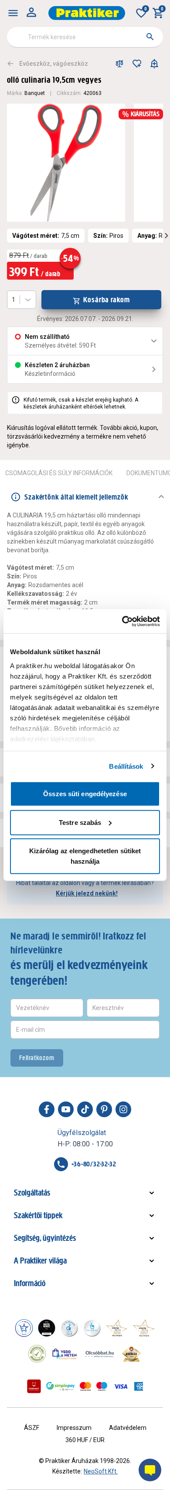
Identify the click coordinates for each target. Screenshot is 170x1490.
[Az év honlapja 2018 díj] (69, 1328)
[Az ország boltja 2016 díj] (117, 1328)
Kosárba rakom (106, 299)
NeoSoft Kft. (101, 1471)
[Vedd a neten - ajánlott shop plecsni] (64, 1353)
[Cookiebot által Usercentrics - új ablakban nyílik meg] (122, 621)
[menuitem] (13, 13)
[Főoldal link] (86, 13)
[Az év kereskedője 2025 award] (131, 1353)
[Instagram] (123, 1109)
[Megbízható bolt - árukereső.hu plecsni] (37, 1353)
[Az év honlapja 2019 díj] (92, 1328)
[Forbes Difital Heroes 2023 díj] (46, 1328)
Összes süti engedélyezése (85, 793)
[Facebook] (46, 1109)
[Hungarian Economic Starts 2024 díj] (24, 1328)
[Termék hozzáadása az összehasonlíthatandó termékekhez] (119, 63)
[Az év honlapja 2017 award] (144, 1328)
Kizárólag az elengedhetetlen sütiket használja (85, 856)
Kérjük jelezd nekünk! (87, 893)
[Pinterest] (104, 1109)
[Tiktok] (85, 1109)
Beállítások (126, 766)
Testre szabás (80, 822)
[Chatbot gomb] (150, 1470)
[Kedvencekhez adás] (137, 63)
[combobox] (85, 37)
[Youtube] (66, 1109)
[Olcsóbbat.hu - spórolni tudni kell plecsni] (100, 1353)
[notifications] (154, 63)
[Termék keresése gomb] (150, 36)
